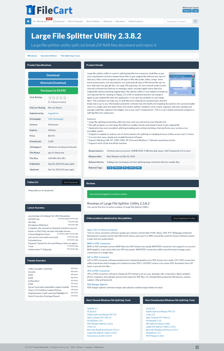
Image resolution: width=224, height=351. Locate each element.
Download (53, 75)
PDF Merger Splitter (97, 284)
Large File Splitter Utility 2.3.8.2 (102, 332)
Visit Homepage (55, 119)
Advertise (99, 347)
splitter (131, 168)
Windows (42, 21)
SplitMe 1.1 (92, 308)
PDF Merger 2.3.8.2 (155, 335)
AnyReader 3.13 (94, 320)
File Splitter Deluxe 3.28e (158, 323)
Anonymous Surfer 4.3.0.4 (99, 335)
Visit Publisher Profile (184, 218)
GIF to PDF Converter (98, 257)
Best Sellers (93, 21)
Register (187, 11)
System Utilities (48, 55)
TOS (72, 347)
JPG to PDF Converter (98, 270)
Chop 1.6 (91, 326)
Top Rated (58, 21)
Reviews (120, 21)
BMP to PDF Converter (98, 243)
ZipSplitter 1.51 (153, 332)
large (110, 168)
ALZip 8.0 (91, 311)
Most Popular (75, 21)
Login (195, 11)
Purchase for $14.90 (53, 90)
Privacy (79, 347)
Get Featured (71, 182)
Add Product (135, 21)
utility (138, 168)
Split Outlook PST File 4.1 (99, 317)
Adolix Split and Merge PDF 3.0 (101, 314)
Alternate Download (53, 82)
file (125, 168)
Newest (107, 21)
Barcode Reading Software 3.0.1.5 (103, 329)
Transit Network (40, 347)
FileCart (49, 11)
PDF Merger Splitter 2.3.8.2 (100, 323)
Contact (89, 347)
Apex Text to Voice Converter (102, 229)
